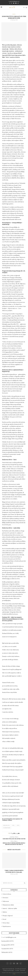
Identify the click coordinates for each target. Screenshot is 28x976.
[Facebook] (7, 963)
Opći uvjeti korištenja (8, 968)
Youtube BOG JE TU (7, 948)
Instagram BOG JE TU (7, 945)
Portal (4, 919)
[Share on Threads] (17, 833)
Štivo (18, 825)
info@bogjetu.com (11, 937)
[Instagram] (11, 3)
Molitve (5, 912)
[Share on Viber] (15, 833)
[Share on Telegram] (14, 833)
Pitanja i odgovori (8, 915)
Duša (13, 825)
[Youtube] (13, 3)
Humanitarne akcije (8, 905)
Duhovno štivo (6, 825)
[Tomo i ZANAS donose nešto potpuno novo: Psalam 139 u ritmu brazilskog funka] (14, 860)
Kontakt (22, 970)
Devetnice (5, 897)
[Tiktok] (18, 3)
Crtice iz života (7, 894)
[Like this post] (9, 833)
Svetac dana (6, 923)
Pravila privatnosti (20, 968)
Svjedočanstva (7, 926)
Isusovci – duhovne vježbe (10, 908)
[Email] (15, 3)
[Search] (24, 7)
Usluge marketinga (8, 970)
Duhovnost (6, 901)
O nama (17, 970)
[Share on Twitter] (12, 833)
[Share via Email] (18, 833)
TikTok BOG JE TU (6, 952)
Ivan (14, 973)
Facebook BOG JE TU (7, 941)
